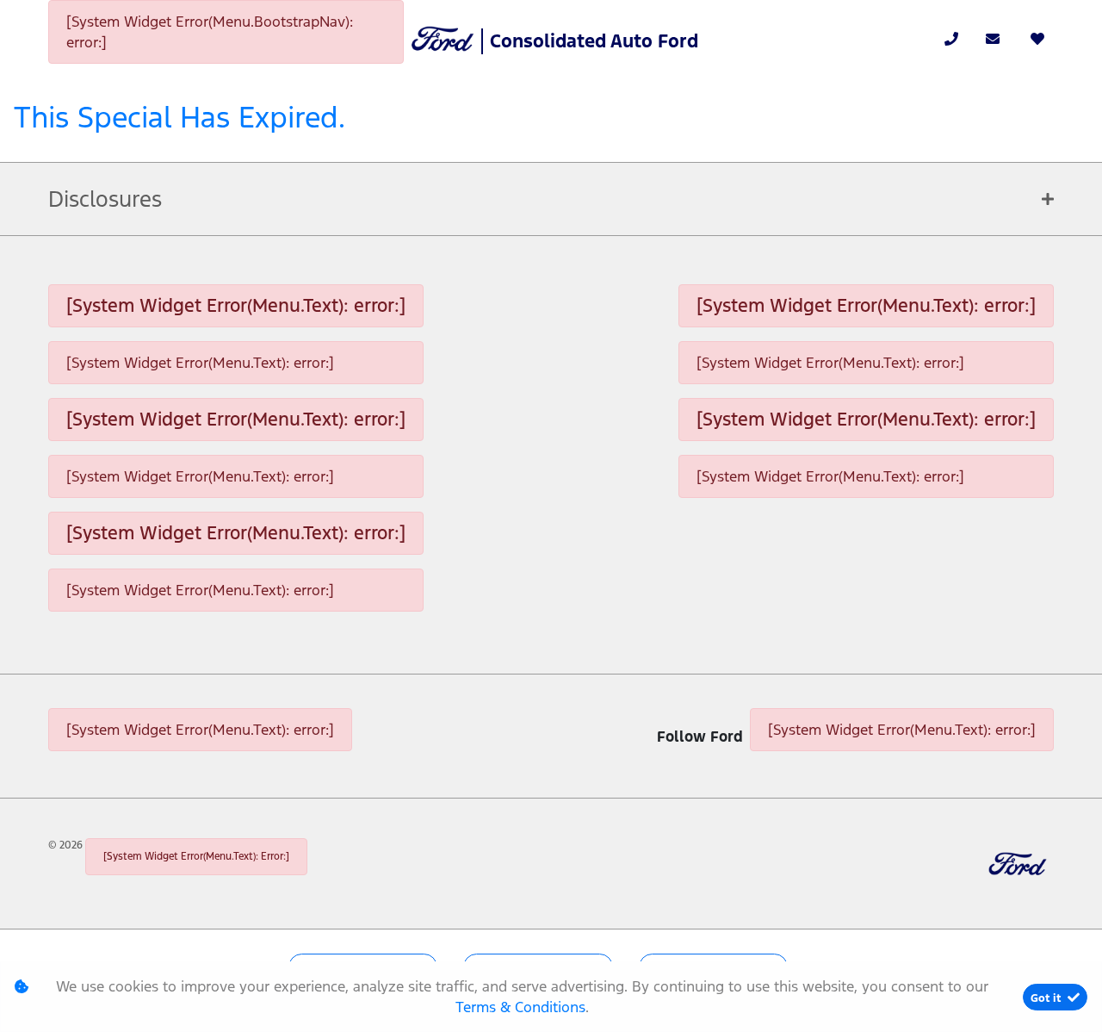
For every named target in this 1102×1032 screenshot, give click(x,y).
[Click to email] (992, 38)
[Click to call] (951, 38)
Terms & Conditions (520, 1007)
